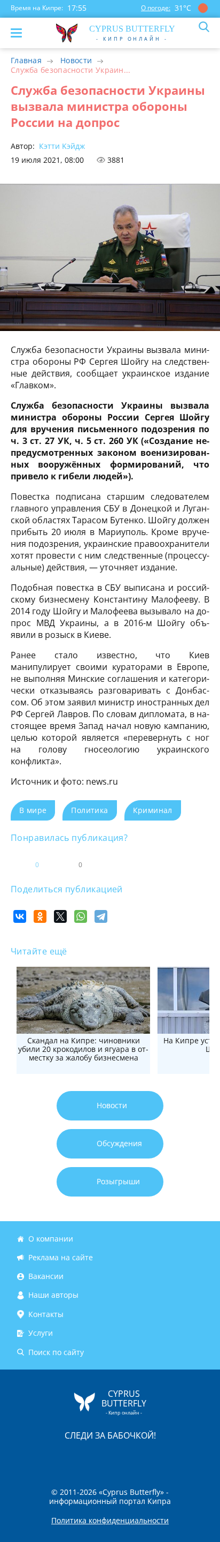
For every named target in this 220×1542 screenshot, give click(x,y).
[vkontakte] (148, 1458)
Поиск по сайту (56, 1352)
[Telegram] (101, 916)
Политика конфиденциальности (110, 1520)
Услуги (40, 1333)
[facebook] (49, 1458)
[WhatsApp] (81, 916)
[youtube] (171, 1458)
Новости (76, 60)
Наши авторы (53, 1295)
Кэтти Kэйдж (61, 146)
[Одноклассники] (40, 916)
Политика (89, 810)
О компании (50, 1238)
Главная (26, 60)
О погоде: (155, 7)
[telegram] (123, 1458)
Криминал (152, 810)
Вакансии (46, 1276)
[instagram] (74, 1458)
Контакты (46, 1314)
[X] (60, 916)
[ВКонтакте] (20, 916)
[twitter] (99, 1458)
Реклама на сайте (60, 1257)
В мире (32, 810)
